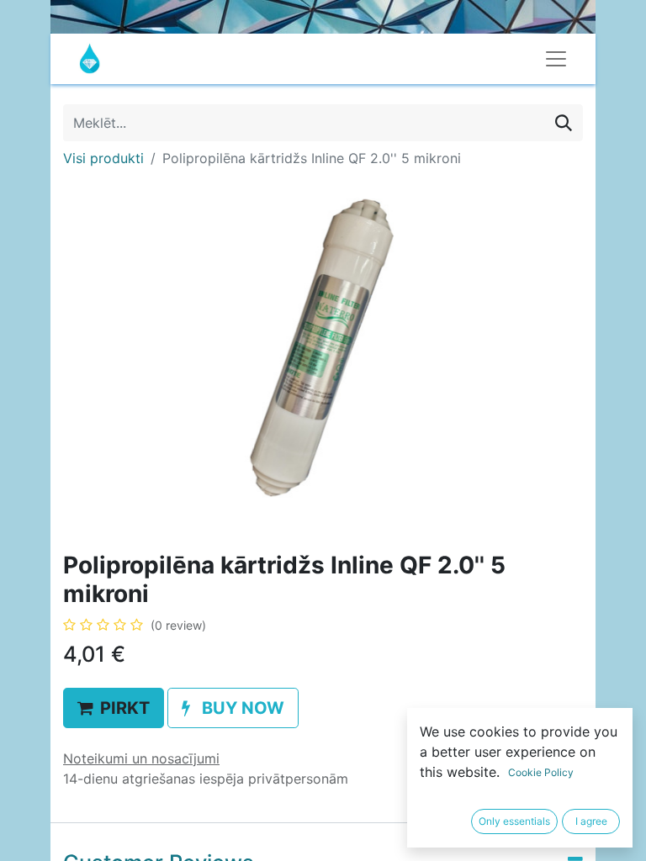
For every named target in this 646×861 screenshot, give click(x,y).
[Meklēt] (563, 122)
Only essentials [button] (514, 821)
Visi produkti (103, 158)
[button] (113, 708)
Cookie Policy (541, 772)
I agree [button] (591, 821)
